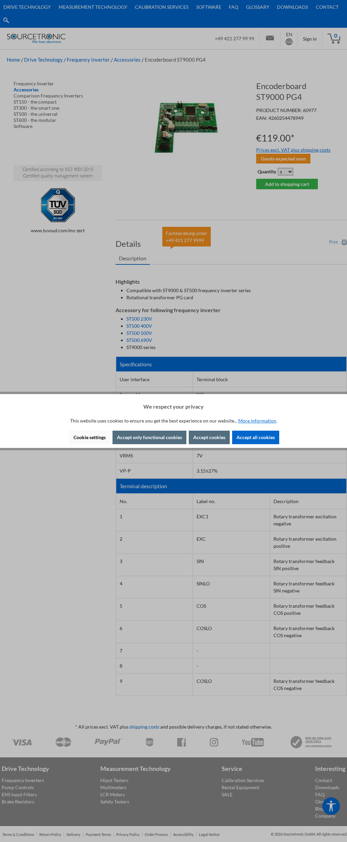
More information (257, 421)
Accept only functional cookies (149, 437)
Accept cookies (209, 437)
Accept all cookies (256, 437)
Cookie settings (90, 437)
